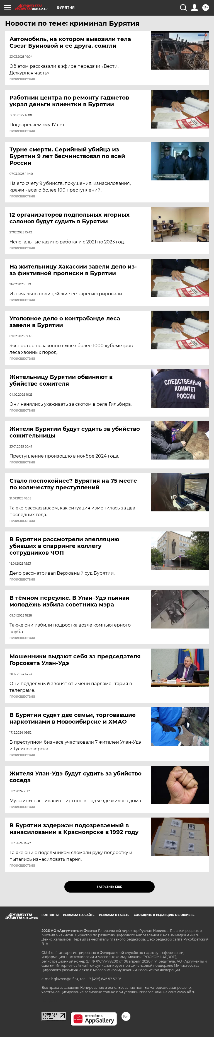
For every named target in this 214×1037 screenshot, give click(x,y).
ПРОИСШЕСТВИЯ (22, 79)
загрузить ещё (109, 887)
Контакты (50, 915)
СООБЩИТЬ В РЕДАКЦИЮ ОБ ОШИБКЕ (164, 915)
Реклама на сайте (78, 915)
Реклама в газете (114, 915)
